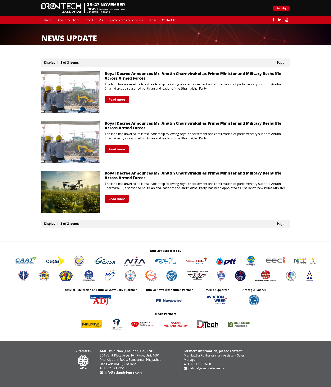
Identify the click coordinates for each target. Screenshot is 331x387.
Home (48, 20)
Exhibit (88, 20)
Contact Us (169, 20)
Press (152, 20)
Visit (102, 20)
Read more (116, 99)
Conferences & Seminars (126, 20)
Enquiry (281, 8)
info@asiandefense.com (123, 372)
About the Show (68, 20)
